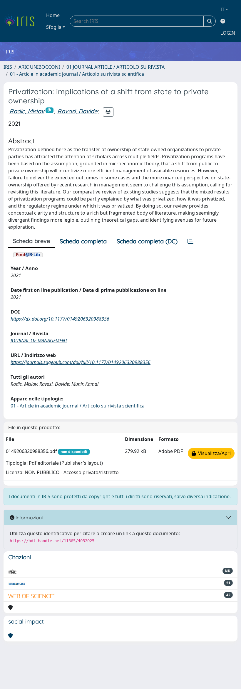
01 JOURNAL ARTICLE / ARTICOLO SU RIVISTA (115, 67)
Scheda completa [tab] (83, 241)
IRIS (8, 67)
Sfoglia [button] (53, 27)
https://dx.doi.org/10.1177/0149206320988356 (60, 319)
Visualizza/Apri (213, 453)
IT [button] (222, 9)
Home (53, 15)
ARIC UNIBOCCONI (39, 67)
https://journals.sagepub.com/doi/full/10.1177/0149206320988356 (80, 362)
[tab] (190, 241)
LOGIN (227, 33)
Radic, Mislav (26, 111)
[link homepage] (21, 21)
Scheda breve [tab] (31, 241)
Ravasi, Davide (77, 111)
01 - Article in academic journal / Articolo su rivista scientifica (77, 74)
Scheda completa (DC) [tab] (147, 241)
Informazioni (28, 517)
